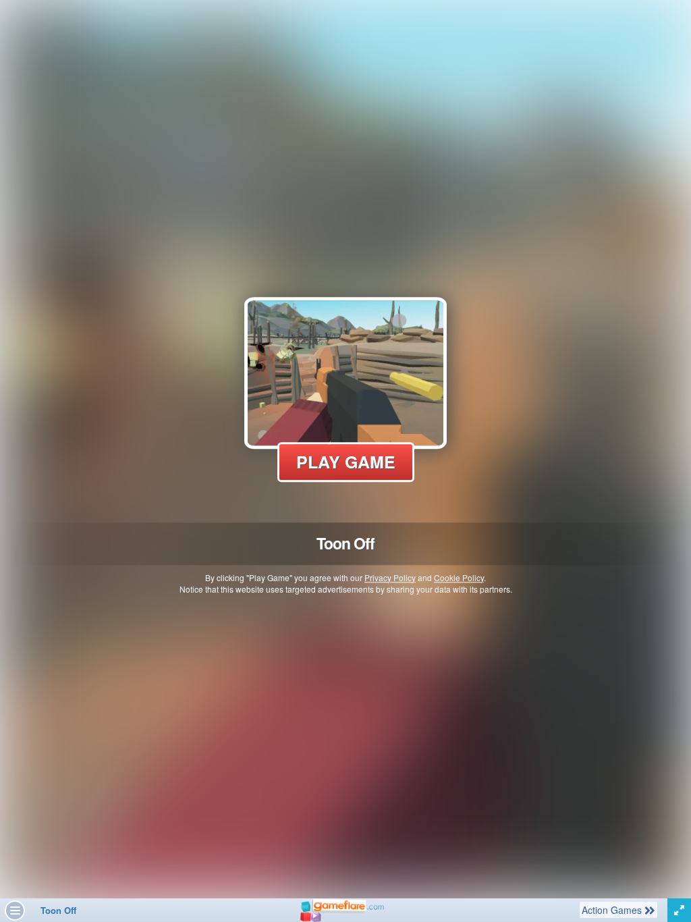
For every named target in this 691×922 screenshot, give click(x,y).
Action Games (612, 909)
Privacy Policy (390, 577)
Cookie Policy (459, 577)
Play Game (345, 462)
